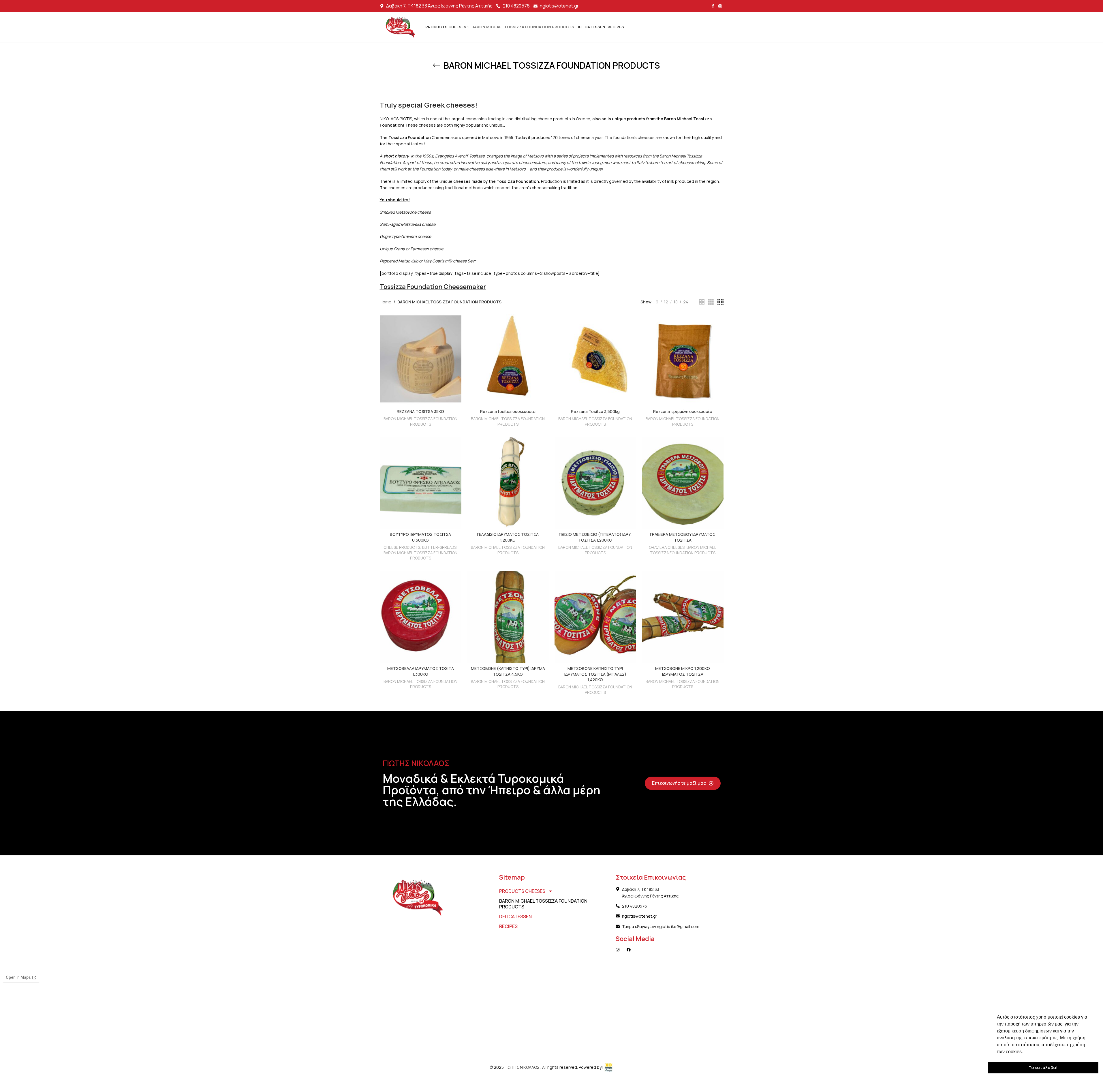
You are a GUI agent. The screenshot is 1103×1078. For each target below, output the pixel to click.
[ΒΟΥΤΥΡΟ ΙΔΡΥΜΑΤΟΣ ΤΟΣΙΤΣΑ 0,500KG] (420, 483)
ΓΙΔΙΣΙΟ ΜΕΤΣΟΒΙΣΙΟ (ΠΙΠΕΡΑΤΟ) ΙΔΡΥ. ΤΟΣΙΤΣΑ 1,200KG (595, 537)
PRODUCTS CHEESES (522, 891)
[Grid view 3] (711, 302)
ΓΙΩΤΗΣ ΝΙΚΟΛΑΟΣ (522, 1067)
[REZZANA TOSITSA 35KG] (420, 360)
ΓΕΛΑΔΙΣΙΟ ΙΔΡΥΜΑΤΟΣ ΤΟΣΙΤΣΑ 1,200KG (508, 537)
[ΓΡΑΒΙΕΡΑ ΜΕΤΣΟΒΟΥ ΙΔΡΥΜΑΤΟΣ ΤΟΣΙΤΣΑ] (683, 483)
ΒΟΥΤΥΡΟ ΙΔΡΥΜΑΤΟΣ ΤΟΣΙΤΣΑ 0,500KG (420, 537)
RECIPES (508, 926)
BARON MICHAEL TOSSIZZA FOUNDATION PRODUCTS (420, 421)
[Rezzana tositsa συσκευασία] (508, 360)
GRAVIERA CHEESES (667, 547)
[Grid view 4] (720, 302)
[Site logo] (400, 26)
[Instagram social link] (720, 6)
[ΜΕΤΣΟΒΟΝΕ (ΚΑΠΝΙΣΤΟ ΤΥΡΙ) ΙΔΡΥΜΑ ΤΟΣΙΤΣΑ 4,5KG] (508, 617)
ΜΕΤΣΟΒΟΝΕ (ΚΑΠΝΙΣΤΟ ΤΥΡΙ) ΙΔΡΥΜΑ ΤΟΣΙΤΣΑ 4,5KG (508, 671)
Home (385, 302)
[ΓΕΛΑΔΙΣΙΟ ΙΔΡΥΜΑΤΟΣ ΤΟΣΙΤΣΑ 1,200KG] (508, 483)
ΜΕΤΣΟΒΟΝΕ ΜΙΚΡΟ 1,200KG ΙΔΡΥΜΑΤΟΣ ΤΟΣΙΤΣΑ (682, 671)
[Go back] (436, 65)
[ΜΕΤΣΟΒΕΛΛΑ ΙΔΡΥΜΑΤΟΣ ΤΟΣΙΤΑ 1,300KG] (420, 617)
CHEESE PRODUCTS (402, 547)
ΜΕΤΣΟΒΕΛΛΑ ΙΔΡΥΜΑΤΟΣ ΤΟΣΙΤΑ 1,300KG (420, 671)
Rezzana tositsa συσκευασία (507, 411)
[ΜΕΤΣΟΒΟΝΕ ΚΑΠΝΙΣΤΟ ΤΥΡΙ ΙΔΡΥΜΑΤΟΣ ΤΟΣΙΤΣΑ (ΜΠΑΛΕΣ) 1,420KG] (595, 617)
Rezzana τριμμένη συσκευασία (682, 411)
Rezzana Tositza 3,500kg (595, 411)
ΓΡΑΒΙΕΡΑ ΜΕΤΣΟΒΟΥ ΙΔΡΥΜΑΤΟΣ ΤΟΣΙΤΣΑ (682, 537)
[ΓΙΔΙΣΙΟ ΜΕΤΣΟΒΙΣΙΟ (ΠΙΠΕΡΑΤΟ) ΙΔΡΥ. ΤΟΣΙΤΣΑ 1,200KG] (595, 483)
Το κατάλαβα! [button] (1043, 1067)
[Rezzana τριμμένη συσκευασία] (683, 360)
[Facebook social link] (713, 6)
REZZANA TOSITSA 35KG (420, 411)
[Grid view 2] (701, 302)
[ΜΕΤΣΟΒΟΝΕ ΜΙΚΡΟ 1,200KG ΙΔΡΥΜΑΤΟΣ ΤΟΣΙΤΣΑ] (683, 617)
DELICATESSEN (515, 916)
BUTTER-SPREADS (439, 547)
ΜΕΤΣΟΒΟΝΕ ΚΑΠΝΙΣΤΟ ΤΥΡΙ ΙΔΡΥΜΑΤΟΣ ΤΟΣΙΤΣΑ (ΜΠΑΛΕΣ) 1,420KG (595, 674)
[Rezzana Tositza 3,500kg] (595, 360)
